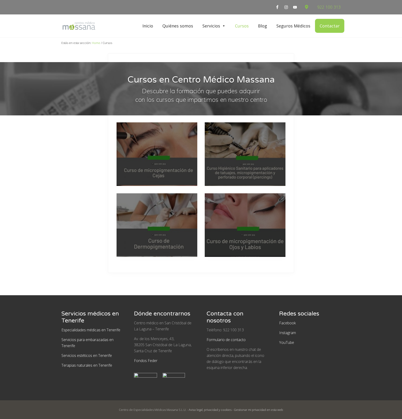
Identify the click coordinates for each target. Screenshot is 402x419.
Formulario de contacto (226, 339)
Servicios (211, 26)
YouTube (286, 342)
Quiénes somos (177, 26)
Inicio (147, 26)
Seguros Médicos (293, 26)
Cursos (242, 26)
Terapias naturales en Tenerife (86, 365)
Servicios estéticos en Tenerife (86, 355)
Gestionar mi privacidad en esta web (258, 410)
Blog (262, 26)
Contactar (330, 26)
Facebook (287, 322)
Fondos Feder (145, 360)
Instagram (287, 332)
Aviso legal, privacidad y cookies (210, 410)
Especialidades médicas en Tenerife (90, 329)
